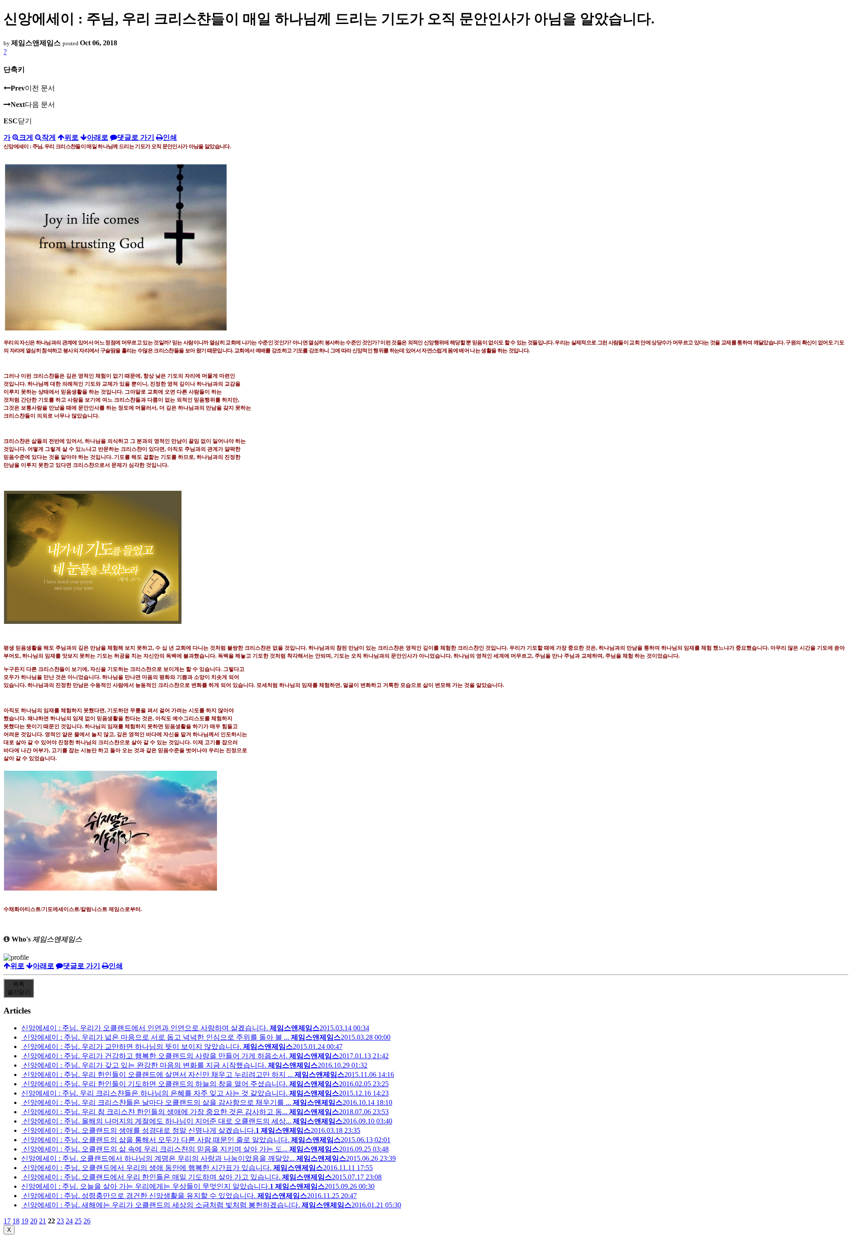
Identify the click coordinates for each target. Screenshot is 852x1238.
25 (78, 1221)
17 (7, 1221)
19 (24, 1221)
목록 (18, 988)
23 (60, 1221)
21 (42, 1221)
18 (16, 1221)
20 (33, 1221)
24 (69, 1221)
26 (87, 1221)
